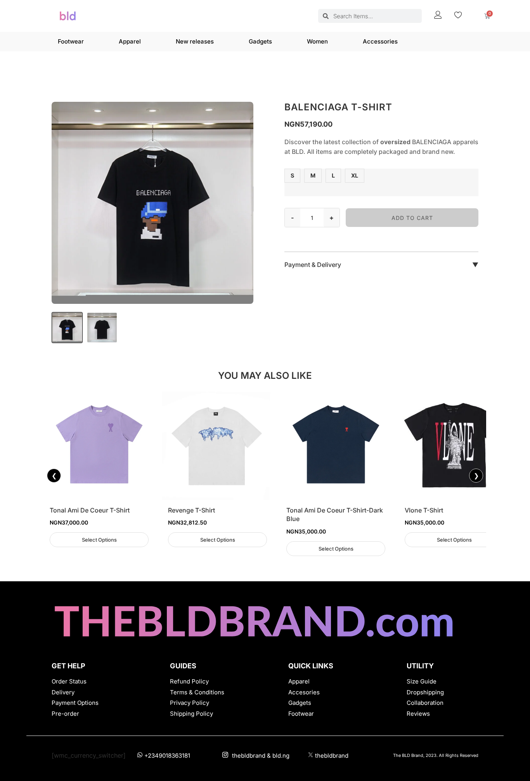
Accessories (380, 41)
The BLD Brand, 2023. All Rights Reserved (435, 755)
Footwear (71, 41)
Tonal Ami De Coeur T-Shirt (90, 510)
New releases (195, 41)
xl (354, 175)
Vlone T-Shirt (424, 510)
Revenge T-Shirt (191, 510)
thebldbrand (331, 755)
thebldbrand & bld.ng (260, 755)
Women (317, 41)
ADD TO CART (412, 217)
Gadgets (260, 41)
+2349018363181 (167, 755)
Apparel (130, 41)
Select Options (99, 540)
